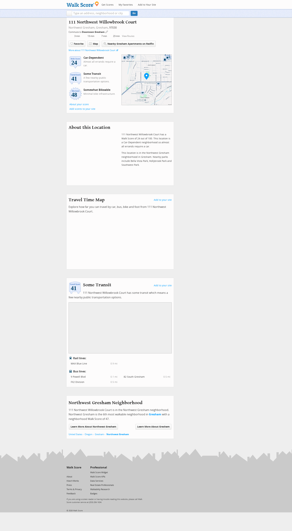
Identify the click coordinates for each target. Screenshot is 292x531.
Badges (93, 493)
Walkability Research (100, 489)
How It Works (73, 481)
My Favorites (126, 4)
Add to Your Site (147, 4)
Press (69, 485)
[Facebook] (74, 472)
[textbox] (100, 13)
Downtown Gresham (93, 32)
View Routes (128, 36)
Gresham (102, 27)
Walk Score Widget (99, 472)
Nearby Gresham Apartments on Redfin (130, 43)
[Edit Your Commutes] (106, 31)
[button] (69, 13)
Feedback (71, 493)
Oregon (88, 434)
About (69, 477)
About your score (79, 104)
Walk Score (74, 467)
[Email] (79, 472)
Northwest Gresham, (82, 27)
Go (134, 13)
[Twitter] (68, 472)
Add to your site (163, 200)
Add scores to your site (82, 109)
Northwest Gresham (117, 434)
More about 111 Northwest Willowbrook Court (92, 50)
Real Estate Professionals (102, 485)
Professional (98, 467)
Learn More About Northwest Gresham (93, 426)
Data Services (96, 481)
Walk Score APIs (97, 477)
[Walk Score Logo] (83, 4)
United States (75, 434)
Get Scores (108, 4)
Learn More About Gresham (153, 426)
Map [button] (95, 43)
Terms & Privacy (74, 489)
